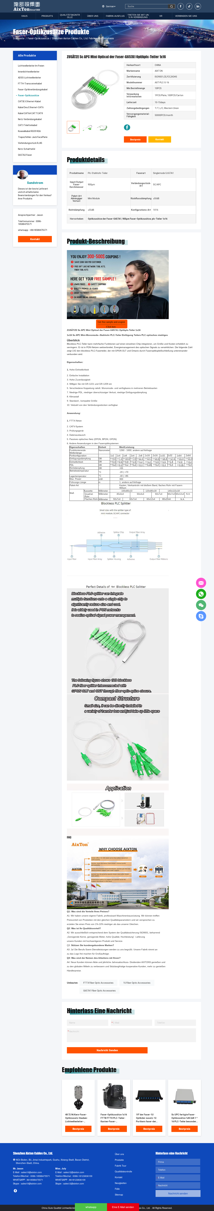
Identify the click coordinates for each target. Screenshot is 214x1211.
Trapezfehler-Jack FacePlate (32, 137)
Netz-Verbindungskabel (30, 119)
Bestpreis (135, 139)
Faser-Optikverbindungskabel (32, 89)
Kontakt (35, 239)
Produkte (119, 1159)
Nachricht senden (107, 1050)
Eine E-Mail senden (123, 1207)
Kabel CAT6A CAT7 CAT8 (30, 113)
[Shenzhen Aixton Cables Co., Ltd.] (27, 6)
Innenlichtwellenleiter (28, 71)
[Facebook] (180, 6)
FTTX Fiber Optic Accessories (98, 983)
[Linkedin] (198, 6)
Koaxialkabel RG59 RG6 (29, 131)
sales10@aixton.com (31, 1172)
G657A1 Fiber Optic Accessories (99, 990)
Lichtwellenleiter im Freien (31, 65)
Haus (24, 16)
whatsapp (91, 1207)
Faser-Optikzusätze (38, 38)
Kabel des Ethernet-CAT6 (31, 107)
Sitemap (119, 1194)
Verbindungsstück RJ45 (30, 143)
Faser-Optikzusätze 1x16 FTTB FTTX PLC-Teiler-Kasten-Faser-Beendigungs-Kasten (114, 1118)
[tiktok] (189, 6)
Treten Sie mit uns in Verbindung (138, 16)
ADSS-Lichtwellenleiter (29, 77)
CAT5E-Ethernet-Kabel (29, 101)
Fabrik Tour (120, 1165)
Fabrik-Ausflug (115, 16)
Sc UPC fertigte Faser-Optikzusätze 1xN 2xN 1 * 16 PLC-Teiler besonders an (184, 1118)
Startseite (18, 38)
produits (47, 16)
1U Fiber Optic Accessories (136, 983)
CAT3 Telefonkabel (27, 125)
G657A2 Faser (25, 155)
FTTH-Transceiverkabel (30, 83)
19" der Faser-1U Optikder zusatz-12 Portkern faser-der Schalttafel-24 (146, 1118)
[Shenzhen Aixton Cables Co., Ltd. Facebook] (127, 127)
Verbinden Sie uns (186, 16)
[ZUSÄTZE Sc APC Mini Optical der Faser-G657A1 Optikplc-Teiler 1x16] (78, 1096)
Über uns (92, 16)
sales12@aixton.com (73, 1172)
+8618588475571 (38, 230)
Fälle (117, 1188)
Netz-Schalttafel (26, 149)
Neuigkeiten (121, 1183)
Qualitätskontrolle (70, 16)
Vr (160, 16)
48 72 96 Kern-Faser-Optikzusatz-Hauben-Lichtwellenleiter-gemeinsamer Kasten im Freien (77, 1118)
